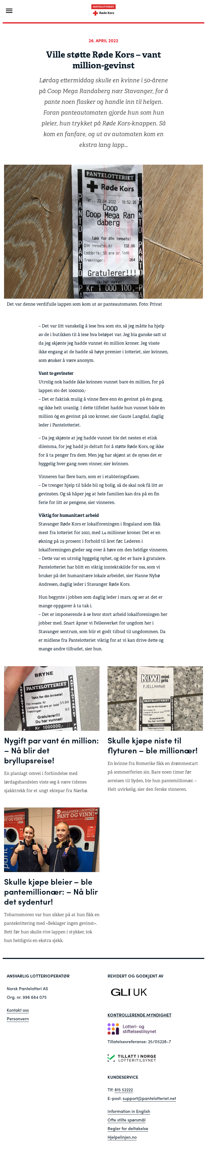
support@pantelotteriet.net (149, 1098)
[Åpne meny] (9, 10)
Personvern (18, 1018)
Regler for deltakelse (128, 1128)
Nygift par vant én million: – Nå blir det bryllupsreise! (51, 750)
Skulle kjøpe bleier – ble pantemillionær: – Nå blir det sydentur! (51, 891)
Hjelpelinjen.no (122, 1137)
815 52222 (124, 1089)
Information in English (129, 1111)
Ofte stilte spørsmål (127, 1120)
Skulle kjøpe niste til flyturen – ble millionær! (153, 745)
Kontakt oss (18, 1010)
